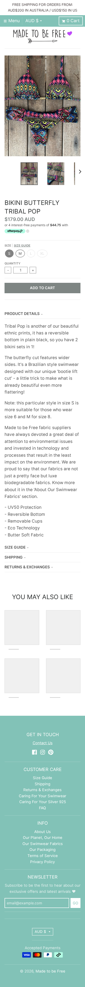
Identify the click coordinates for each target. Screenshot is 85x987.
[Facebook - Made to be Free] (34, 752)
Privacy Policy (42, 862)
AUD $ (32, 20)
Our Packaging (42, 849)
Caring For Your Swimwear (42, 796)
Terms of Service (42, 855)
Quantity (12, 263)
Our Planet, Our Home (42, 837)
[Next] (80, 171)
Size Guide (22, 245)
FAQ (42, 808)
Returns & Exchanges (27, 567)
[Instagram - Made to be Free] (42, 752)
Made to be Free (50, 971)
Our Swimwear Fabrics (42, 843)
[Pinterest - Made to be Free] (50, 752)
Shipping (14, 557)
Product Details (22, 313)
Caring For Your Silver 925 (42, 802)
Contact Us (43, 743)
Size (17, 245)
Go (75, 903)
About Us (42, 831)
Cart (73, 20)
